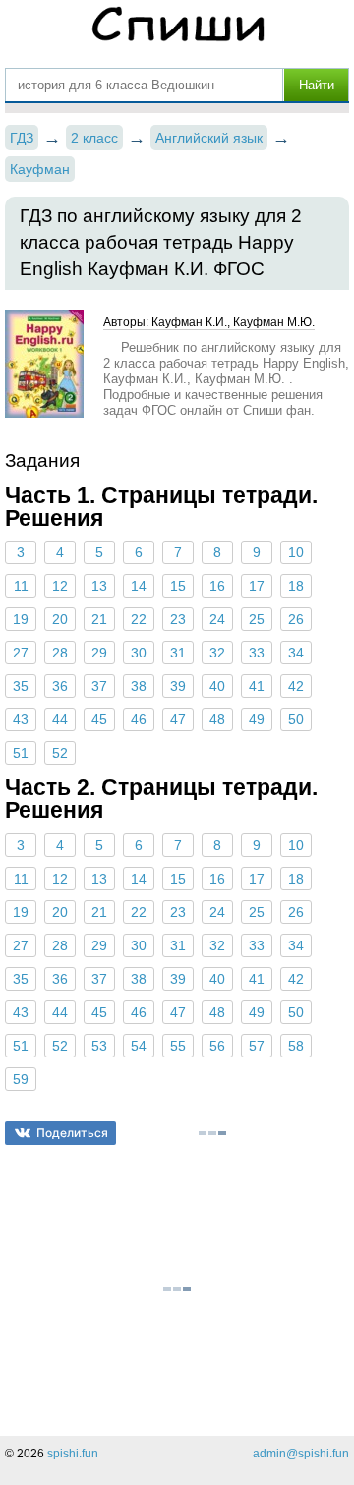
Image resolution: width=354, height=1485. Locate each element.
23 (178, 619)
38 (139, 686)
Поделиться (72, 1132)
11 (21, 586)
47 (178, 719)
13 (99, 586)
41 (257, 686)
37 (99, 686)
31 (178, 652)
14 (139, 586)
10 (296, 552)
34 (296, 652)
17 (257, 586)
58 (296, 1046)
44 (60, 719)
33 (257, 652)
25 (257, 619)
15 (178, 586)
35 (21, 686)
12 (60, 586)
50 (296, 719)
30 (139, 652)
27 (21, 652)
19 (21, 619)
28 (60, 652)
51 (21, 753)
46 (139, 719)
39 (178, 686)
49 (257, 719)
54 (139, 1046)
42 (296, 686)
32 (217, 652)
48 (217, 719)
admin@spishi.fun (301, 1453)
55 (178, 1046)
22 (139, 619)
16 (217, 586)
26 (296, 619)
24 (217, 619)
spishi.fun (72, 1453)
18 (296, 586)
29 (99, 652)
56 (217, 1046)
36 (60, 686)
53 (99, 1046)
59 (21, 1079)
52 (60, 753)
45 (99, 719)
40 (217, 686)
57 (257, 1046)
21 (99, 619)
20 (60, 619)
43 (21, 719)
